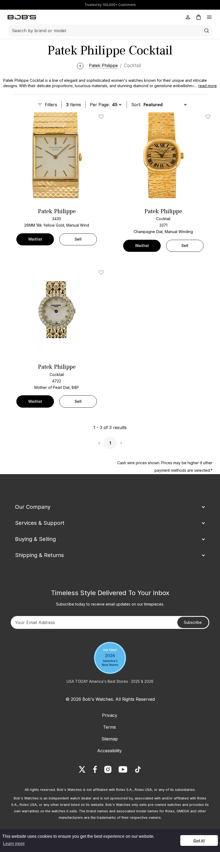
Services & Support (39, 523)
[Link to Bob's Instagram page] (108, 769)
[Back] (80, 65)
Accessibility (109, 750)
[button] (204, 85)
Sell (78, 239)
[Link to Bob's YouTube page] (123, 769)
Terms (109, 727)
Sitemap (109, 739)
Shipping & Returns (39, 555)
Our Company (32, 507)
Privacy (109, 715)
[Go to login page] (187, 17)
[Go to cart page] (198, 17)
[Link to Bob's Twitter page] (82, 769)
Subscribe (193, 622)
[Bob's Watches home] (22, 17)
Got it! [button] (199, 840)
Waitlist (35, 239)
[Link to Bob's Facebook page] (95, 769)
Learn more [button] (14, 843)
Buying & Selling (35, 539)
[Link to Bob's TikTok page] (138, 769)
